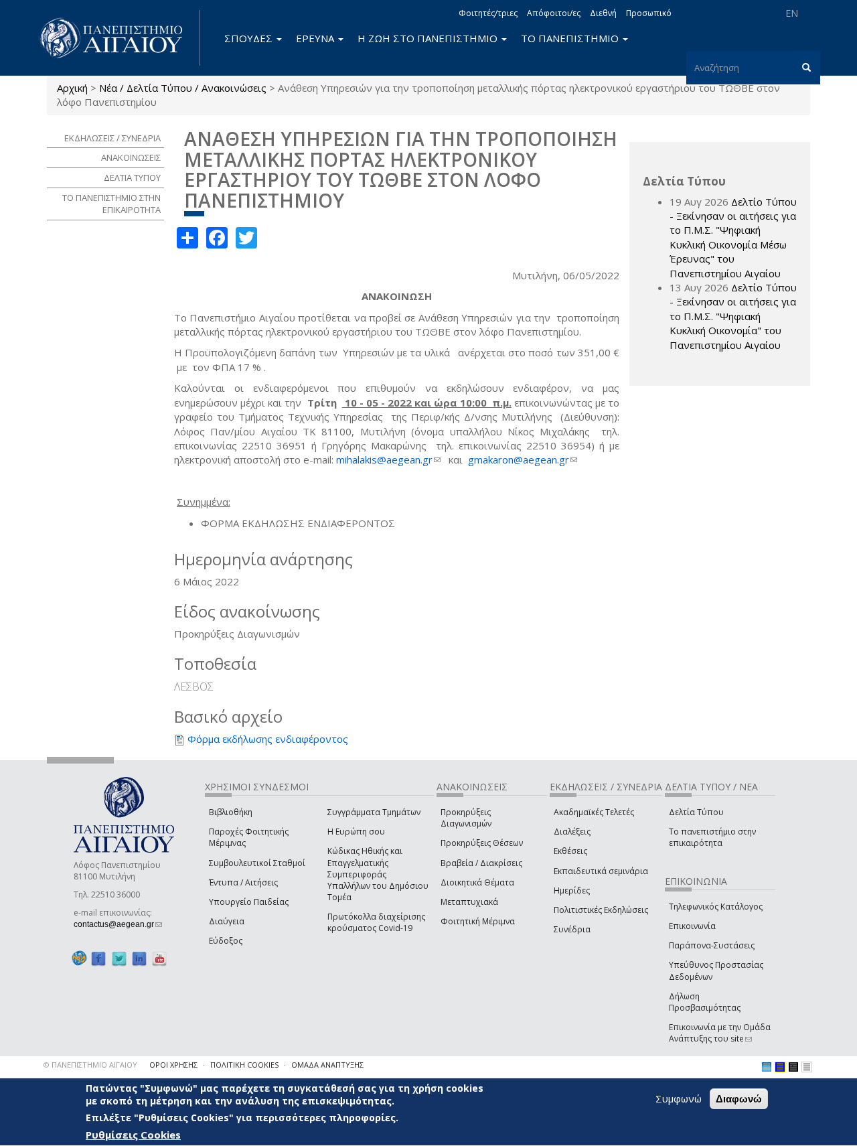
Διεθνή (603, 13)
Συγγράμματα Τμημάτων (373, 812)
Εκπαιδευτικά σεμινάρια (601, 871)
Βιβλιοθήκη (230, 812)
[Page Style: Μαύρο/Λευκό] (806, 1067)
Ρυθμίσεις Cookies (133, 1134)
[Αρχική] (118, 38)
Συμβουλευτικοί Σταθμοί (257, 863)
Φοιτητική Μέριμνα (478, 921)
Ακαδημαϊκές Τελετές (594, 812)
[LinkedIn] (139, 958)
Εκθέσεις (570, 851)
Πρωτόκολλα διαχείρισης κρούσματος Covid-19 (376, 922)
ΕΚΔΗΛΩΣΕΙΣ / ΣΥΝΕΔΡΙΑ (112, 138)
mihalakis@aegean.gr (388, 459)
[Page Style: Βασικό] (766, 1067)
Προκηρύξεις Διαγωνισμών (466, 817)
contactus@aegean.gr (118, 924)
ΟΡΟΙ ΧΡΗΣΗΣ (173, 1065)
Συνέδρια (572, 929)
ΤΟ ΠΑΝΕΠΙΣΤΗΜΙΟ (571, 38)
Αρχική (72, 87)
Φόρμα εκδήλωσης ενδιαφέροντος (267, 738)
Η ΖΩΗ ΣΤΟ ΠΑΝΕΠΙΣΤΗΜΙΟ (429, 38)
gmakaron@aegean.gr (522, 459)
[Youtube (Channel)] (159, 958)
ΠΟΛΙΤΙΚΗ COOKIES (244, 1065)
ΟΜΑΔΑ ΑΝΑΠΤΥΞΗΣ (327, 1065)
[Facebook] (98, 958)
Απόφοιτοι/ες (553, 13)
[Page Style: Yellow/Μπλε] (780, 1067)
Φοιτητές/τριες (488, 13)
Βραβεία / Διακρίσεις (481, 863)
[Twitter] (119, 958)
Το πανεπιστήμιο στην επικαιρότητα (712, 837)
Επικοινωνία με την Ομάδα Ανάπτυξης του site (720, 1032)
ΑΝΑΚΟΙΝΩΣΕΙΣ (131, 157)
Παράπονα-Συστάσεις (712, 945)
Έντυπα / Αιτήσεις (243, 882)
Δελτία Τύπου (696, 812)
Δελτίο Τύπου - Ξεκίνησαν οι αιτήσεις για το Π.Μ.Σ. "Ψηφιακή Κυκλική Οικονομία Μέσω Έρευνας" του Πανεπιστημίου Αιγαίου (733, 237)
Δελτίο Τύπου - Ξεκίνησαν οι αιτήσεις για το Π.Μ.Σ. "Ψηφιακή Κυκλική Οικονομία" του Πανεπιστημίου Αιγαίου (733, 316)
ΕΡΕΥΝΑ (316, 38)
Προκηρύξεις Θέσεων (482, 843)
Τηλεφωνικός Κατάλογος (716, 906)
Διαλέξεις (572, 831)
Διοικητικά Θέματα (477, 882)
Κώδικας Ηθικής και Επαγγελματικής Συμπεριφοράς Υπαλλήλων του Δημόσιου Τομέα (377, 874)
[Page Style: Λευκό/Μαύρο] (793, 1067)
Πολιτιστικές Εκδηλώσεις (601, 910)
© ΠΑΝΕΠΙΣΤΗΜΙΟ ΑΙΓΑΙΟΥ (90, 1065)
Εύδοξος (225, 940)
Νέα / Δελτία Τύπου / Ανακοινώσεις (182, 87)
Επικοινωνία (692, 926)
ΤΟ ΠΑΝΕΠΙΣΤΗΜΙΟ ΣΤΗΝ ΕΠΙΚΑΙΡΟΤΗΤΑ (111, 204)
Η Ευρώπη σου (356, 831)
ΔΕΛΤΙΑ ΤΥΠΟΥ (132, 177)
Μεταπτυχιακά (469, 902)
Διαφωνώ (739, 1098)
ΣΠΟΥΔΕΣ (249, 38)
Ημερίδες (572, 890)
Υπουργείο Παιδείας (249, 902)
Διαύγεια (226, 921)
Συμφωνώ (678, 1098)
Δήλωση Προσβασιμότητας (705, 1002)
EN (791, 13)
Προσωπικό (649, 13)
